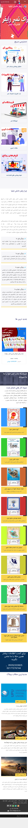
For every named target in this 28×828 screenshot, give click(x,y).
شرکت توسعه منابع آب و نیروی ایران (14, 489)
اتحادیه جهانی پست (21, 706)
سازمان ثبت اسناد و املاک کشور (14, 548)
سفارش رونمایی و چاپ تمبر (14, 66)
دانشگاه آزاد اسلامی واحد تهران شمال (14, 606)
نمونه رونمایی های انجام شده (14, 175)
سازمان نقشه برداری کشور (14, 577)
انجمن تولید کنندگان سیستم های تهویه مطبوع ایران (14, 636)
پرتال (18, 816)
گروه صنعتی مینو (14, 429)
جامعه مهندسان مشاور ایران (14, 518)
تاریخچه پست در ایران (21, 779)
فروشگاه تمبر (14, 121)
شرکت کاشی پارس (14, 459)
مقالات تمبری (14, 148)
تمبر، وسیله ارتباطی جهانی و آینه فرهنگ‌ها (15, 743)
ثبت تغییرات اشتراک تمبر (14, 94)
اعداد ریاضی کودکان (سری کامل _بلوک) (14, 354)
